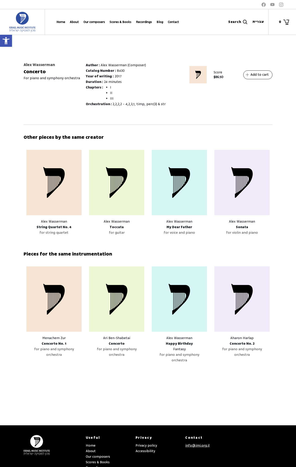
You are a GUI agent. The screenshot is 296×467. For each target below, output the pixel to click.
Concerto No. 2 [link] (242, 343)
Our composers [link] (94, 22)
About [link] (74, 22)
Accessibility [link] (145, 451)
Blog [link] (160, 22)
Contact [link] (173, 22)
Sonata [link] (242, 227)
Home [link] (60, 22)
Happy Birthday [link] (179, 343)
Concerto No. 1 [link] (54, 343)
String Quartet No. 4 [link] (54, 227)
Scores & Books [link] (120, 22)
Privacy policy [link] (146, 445)
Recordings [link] (144, 22)
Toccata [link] (117, 227)
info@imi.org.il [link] (197, 445)
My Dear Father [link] (179, 227)
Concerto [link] (117, 343)
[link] (6, 41)
